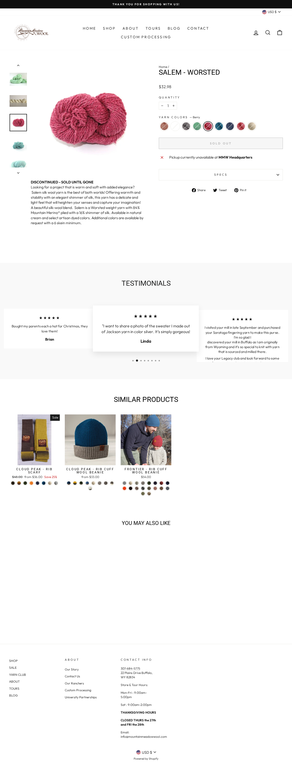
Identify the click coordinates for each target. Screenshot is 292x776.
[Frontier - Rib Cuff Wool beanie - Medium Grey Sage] (149, 488)
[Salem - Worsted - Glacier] (54, 617)
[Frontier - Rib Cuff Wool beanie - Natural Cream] (130, 483)
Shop (109, 28)
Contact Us (72, 676)
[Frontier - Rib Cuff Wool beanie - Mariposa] (149, 493)
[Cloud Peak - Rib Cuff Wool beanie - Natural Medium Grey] (99, 483)
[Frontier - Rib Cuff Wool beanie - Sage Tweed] (143, 493)
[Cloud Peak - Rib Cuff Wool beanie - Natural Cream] (93, 483)
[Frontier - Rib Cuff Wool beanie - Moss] (149, 483)
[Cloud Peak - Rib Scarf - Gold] (19, 483)
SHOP (13, 661)
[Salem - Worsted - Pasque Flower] (29, 617)
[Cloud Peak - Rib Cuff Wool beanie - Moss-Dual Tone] (81, 483)
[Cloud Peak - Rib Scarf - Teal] (44, 483)
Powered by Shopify (146, 758)
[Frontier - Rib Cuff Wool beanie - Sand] (137, 488)
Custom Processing (146, 37)
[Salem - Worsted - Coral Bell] (23, 617)
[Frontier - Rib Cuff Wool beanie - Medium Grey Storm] (143, 488)
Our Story (72, 669)
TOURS (14, 688)
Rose (240, 126)
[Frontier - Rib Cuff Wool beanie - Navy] (155, 483)
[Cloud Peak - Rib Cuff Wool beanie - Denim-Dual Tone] (87, 483)
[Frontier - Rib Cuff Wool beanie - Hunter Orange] (124, 488)
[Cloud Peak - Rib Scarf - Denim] (37, 483)
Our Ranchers (74, 683)
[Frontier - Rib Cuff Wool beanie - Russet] (161, 483)
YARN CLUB (17, 675)
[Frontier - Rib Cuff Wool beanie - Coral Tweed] (155, 488)
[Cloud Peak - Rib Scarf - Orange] (31, 483)
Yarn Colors (179, 117)
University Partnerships (81, 697)
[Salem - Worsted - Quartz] (17, 617)
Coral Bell (175, 126)
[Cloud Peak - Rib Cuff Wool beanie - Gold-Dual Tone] (75, 483)
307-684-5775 (130, 668)
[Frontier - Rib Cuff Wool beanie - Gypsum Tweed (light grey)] (124, 483)
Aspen (197, 126)
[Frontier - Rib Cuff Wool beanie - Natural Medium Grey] (143, 483)
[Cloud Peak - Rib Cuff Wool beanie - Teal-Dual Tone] (69, 483)
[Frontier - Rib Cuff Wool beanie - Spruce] (167, 483)
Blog (174, 28)
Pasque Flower (186, 126)
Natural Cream (251, 126)
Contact (198, 28)
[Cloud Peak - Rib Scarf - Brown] (13, 483)
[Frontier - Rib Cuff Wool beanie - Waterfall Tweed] (167, 488)
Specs (220, 174)
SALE (13, 668)
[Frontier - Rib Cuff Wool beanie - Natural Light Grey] (137, 483)
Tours (153, 28)
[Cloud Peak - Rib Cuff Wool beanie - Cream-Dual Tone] (90, 488)
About (131, 28)
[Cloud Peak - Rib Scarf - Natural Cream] (50, 483)
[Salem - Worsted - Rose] (60, 617)
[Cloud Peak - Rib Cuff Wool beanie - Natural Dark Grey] (106, 483)
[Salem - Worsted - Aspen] (35, 617)
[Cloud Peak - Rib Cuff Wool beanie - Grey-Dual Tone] (112, 483)
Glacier (230, 126)
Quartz (164, 126)
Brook (219, 126)
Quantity (169, 97)
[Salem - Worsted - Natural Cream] (66, 617)
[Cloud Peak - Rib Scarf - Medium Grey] (56, 483)
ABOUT (14, 681)
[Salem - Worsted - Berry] (41, 617)
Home (89, 28)
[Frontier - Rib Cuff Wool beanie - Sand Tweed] (161, 488)
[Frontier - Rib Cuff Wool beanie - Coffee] (130, 488)
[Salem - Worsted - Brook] (47, 617)
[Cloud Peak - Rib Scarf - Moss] (25, 483)
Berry (208, 126)
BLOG (13, 695)
